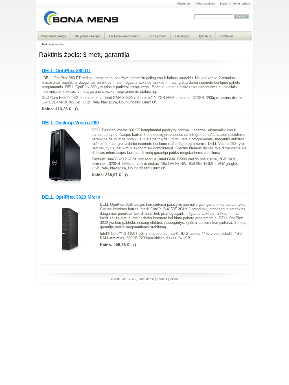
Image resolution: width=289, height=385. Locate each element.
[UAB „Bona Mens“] (81, 25)
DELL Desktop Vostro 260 (70, 122)
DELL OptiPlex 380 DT (66, 70)
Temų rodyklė (241, 3)
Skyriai (224, 3)
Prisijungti (183, 3)
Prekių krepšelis (204, 3)
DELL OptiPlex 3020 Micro (71, 197)
